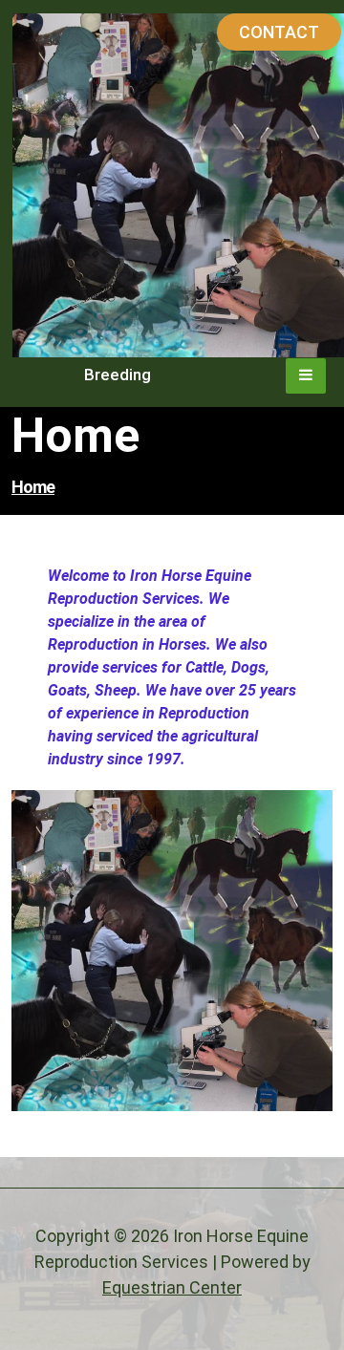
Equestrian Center (172, 1287)
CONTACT (279, 32)
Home (32, 487)
